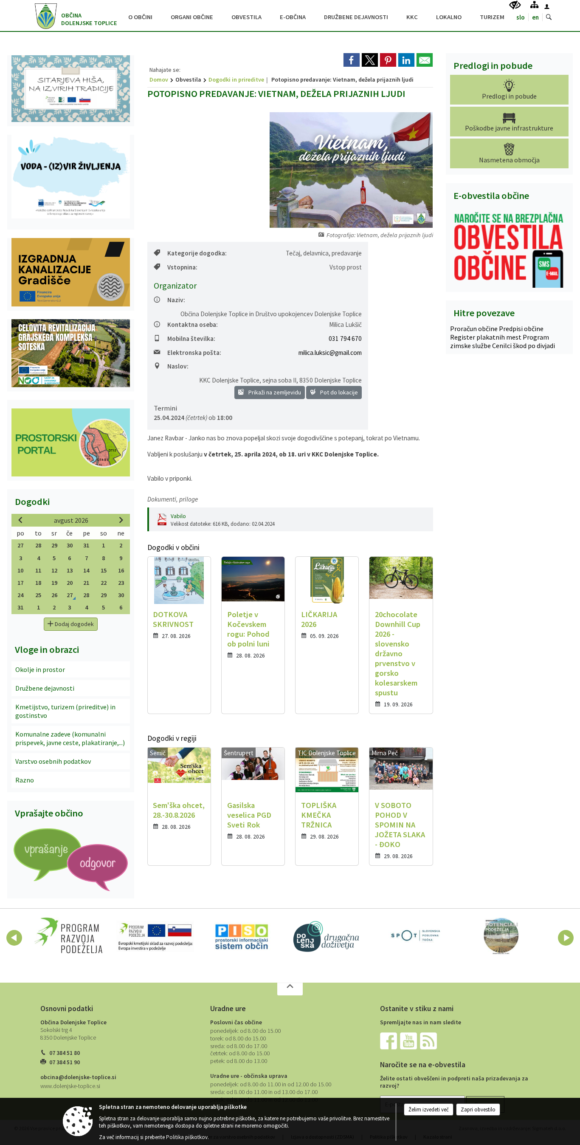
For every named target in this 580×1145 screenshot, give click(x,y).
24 (20, 595)
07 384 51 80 (64, 1053)
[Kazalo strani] (534, 4)
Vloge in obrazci (47, 649)
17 (20, 583)
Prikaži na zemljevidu (274, 392)
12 (54, 570)
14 (86, 570)
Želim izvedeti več (428, 1109)
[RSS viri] (429, 1040)
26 (54, 595)
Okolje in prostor (40, 669)
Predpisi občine (521, 328)
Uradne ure (228, 1008)
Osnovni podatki (66, 1008)
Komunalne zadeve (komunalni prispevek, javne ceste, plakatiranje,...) (70, 738)
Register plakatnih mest (486, 337)
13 (70, 570)
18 (38, 583)
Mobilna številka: (191, 338)
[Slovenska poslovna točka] (415, 936)
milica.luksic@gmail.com (330, 353)
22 (104, 583)
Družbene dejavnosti (44, 688)
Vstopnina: (182, 267)
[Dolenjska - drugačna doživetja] (328, 936)
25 (38, 595)
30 (70, 545)
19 (54, 583)
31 (86, 545)
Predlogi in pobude (492, 65)
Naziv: (176, 300)
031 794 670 (345, 338)
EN (535, 17)
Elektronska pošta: (194, 353)
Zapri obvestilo (478, 1109)
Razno (24, 780)
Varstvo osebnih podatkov (53, 761)
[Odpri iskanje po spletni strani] (549, 17)
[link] (351, 60)
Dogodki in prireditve (236, 79)
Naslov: (178, 366)
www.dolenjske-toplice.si (70, 1086)
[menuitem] (140, 16)
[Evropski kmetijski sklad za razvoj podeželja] (155, 936)
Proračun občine (474, 328)
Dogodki (32, 501)
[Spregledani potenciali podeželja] (501, 936)
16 (121, 570)
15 (104, 570)
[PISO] (241, 936)
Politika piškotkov (187, 1137)
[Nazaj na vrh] (290, 989)
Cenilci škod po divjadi (523, 345)
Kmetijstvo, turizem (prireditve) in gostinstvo (65, 711)
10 (20, 570)
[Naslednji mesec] (121, 519)
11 (38, 570)
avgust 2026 (71, 520)
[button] (14, 938)
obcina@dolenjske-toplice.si (78, 1077)
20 (70, 583)
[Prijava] (547, 6)
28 (38, 545)
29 (54, 545)
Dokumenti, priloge (172, 499)
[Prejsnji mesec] (20, 519)
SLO (520, 17)
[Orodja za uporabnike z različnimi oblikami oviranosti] (515, 5)
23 (121, 583)
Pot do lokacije (338, 392)
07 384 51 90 (64, 1062)
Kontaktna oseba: (192, 324)
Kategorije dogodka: (197, 253)
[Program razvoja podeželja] (68, 936)
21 (86, 583)
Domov (158, 79)
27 (20, 545)
